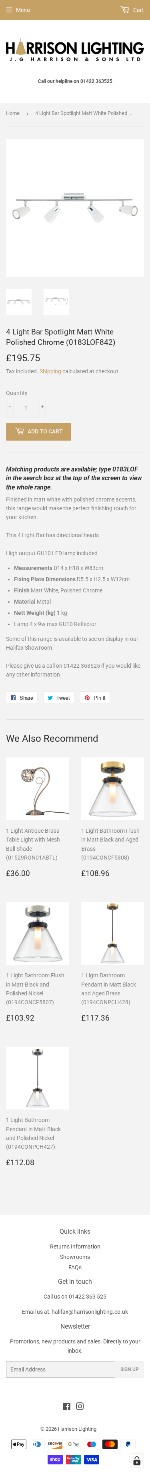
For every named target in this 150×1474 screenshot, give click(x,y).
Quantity (17, 393)
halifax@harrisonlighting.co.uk (90, 1312)
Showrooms (75, 1257)
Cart (138, 10)
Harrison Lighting (77, 1429)
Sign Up (129, 1369)
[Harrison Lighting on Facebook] (66, 1407)
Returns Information (75, 1246)
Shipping (50, 371)
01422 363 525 (87, 1296)
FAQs (75, 1267)
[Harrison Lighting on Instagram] (80, 1407)
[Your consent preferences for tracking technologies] (137, 1461)
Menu (23, 10)
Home (13, 113)
